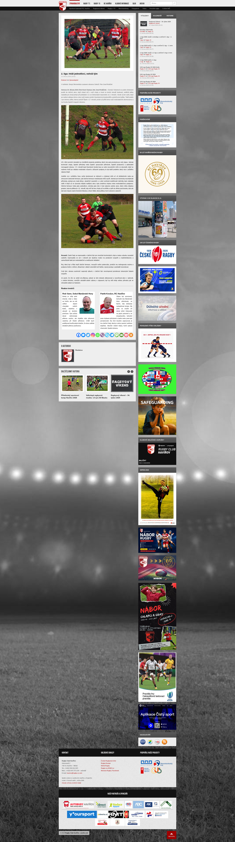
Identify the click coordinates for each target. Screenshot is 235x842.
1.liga (141, 40)
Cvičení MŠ (166, 8)
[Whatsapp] (97, 335)
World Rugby (105, 766)
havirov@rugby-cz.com (74, 773)
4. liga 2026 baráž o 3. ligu (148, 60)
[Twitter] (88, 335)
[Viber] (102, 335)
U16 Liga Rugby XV (154, 76)
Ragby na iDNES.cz (107, 768)
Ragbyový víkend (99, 8)
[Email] (121, 335)
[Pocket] (126, 335)
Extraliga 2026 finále (146, 29)
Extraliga (142, 31)
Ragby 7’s (86, 3)
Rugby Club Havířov (72, 833)
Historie (170, 16)
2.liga (141, 47)
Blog (134, 3)
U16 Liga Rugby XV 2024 (148, 74)
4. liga (141, 61)
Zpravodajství (74, 3)
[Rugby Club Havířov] (63, 10)
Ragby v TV (111, 8)
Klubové (64, 80)
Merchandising (124, 8)
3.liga (141, 54)
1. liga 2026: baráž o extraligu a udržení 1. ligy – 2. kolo (156, 37)
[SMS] (117, 335)
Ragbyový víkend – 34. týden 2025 (160, 21)
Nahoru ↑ (171, 835)
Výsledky (145, 16)
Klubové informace (122, 3)
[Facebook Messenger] (83, 335)
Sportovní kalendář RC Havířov (79, 8)
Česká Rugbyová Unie (108, 761)
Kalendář (157, 16)
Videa (144, 8)
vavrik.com (84, 833)
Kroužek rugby (154, 8)
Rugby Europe (106, 763)
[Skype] (107, 335)
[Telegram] (112, 335)
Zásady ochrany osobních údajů (71, 783)
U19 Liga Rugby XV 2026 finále (149, 67)
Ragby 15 (97, 3)
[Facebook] (78, 335)
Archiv (142, 3)
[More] (131, 335)
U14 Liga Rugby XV (154, 83)
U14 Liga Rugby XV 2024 (148, 81)
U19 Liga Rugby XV (154, 69)
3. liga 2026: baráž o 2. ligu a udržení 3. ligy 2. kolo (156, 53)
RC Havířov (108, 3)
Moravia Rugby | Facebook (110, 771)
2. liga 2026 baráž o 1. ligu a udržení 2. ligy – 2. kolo (156, 45)
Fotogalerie (135, 8)
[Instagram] (93, 335)
